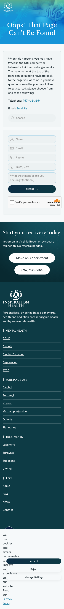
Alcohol (7, 387)
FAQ (5, 494)
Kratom (7, 403)
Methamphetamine (15, 411)
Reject (33, 569)
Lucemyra (9, 445)
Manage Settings (34, 577)
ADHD (6, 338)
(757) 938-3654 (32, 270)
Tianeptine (9, 427)
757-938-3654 (32, 100)
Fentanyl (8, 395)
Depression (10, 362)
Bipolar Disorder (13, 354)
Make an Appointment (32, 258)
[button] (59, 7)
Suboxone (9, 461)
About (6, 486)
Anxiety (7, 346)
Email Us (22, 108)
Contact (8, 510)
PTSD (6, 370)
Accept (34, 561)
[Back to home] (8, 7)
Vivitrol (7, 469)
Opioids (7, 419)
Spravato (8, 453)
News (6, 502)
